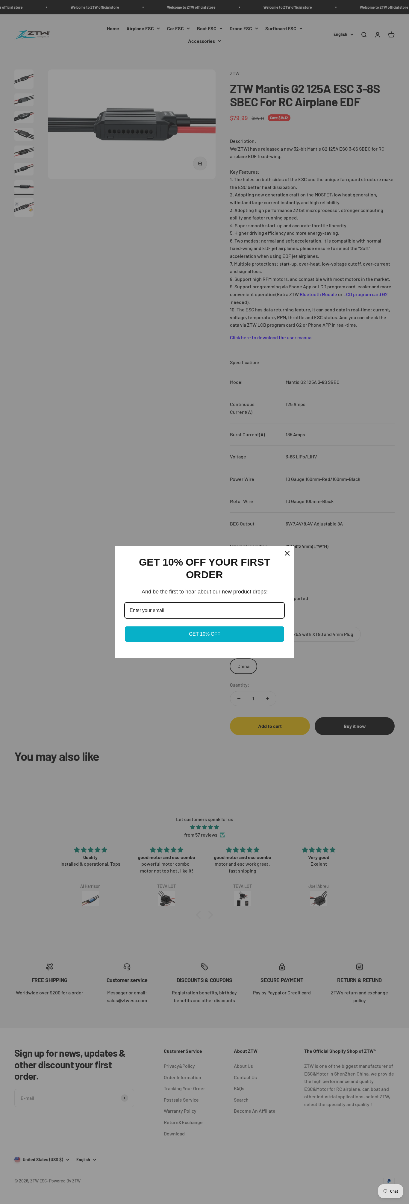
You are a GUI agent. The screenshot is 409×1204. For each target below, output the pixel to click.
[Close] (287, 553)
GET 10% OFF (204, 634)
